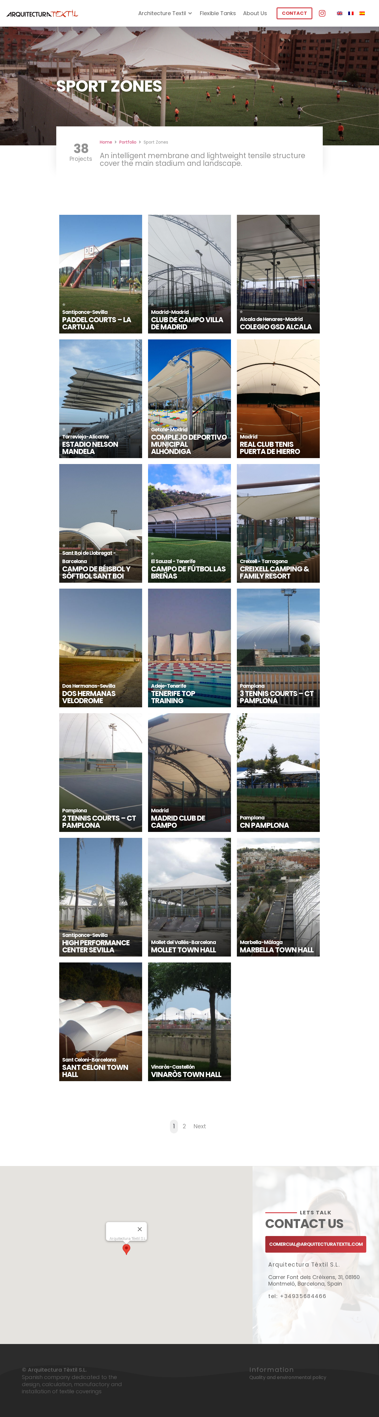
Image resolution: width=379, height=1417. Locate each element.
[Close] (140, 1229)
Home (106, 142)
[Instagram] (322, 13)
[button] (126, 1249)
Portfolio (127, 142)
